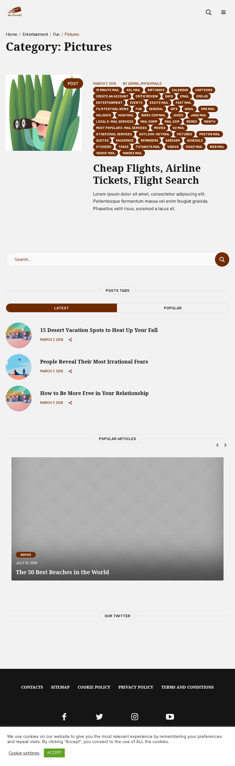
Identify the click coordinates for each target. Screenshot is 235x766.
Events (136, 102)
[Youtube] (170, 716)
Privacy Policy (135, 687)
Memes (191, 121)
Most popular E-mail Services (121, 128)
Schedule (195, 140)
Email (184, 96)
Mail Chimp (148, 121)
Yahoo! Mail (105, 153)
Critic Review (147, 96)
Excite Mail (159, 102)
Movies (159, 128)
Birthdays (156, 90)
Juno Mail (198, 115)
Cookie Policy (94, 687)
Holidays (103, 115)
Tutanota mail (148, 146)
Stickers (103, 146)
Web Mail (217, 146)
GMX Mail (208, 109)
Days (169, 96)
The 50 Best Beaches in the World (62, 572)
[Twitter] (99, 716)
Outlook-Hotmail (154, 134)
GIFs (174, 109)
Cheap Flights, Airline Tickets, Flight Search (147, 174)
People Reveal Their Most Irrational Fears (94, 361)
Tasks (123, 146)
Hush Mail (126, 115)
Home (11, 34)
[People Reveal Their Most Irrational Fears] (19, 367)
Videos (173, 146)
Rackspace (125, 140)
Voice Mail (194, 146)
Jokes (178, 115)
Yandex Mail (132, 153)
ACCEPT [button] (54, 752)
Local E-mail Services (114, 121)
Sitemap (60, 687)
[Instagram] (134, 716)
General (156, 109)
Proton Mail (209, 134)
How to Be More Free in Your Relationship (94, 393)
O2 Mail (179, 128)
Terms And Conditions (187, 687)
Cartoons (203, 90)
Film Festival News (112, 109)
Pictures (184, 134)
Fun (56, 34)
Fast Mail (183, 102)
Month (209, 121)
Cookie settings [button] (24, 753)
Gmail (189, 109)
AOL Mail (133, 90)
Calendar (180, 90)
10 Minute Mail (107, 90)
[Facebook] (64, 716)
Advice (25, 554)
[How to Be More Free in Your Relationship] (19, 398)
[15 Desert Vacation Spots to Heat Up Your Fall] (19, 335)
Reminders (149, 140)
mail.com (171, 121)
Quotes (102, 140)
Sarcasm (172, 140)
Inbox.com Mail (153, 115)
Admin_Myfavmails (145, 83)
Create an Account (112, 96)
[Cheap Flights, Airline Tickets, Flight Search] (44, 113)
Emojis (202, 96)
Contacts (32, 687)
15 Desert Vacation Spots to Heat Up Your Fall (99, 330)
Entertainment (35, 34)
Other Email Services (114, 134)
